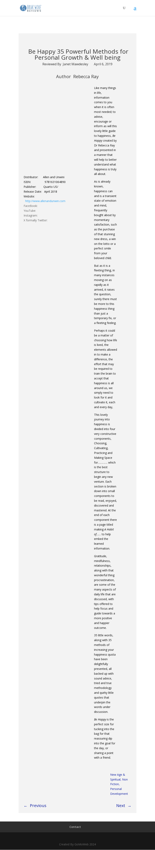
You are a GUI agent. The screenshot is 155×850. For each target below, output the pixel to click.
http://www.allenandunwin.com (45, 201)
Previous (38, 805)
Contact (75, 827)
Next (120, 805)
